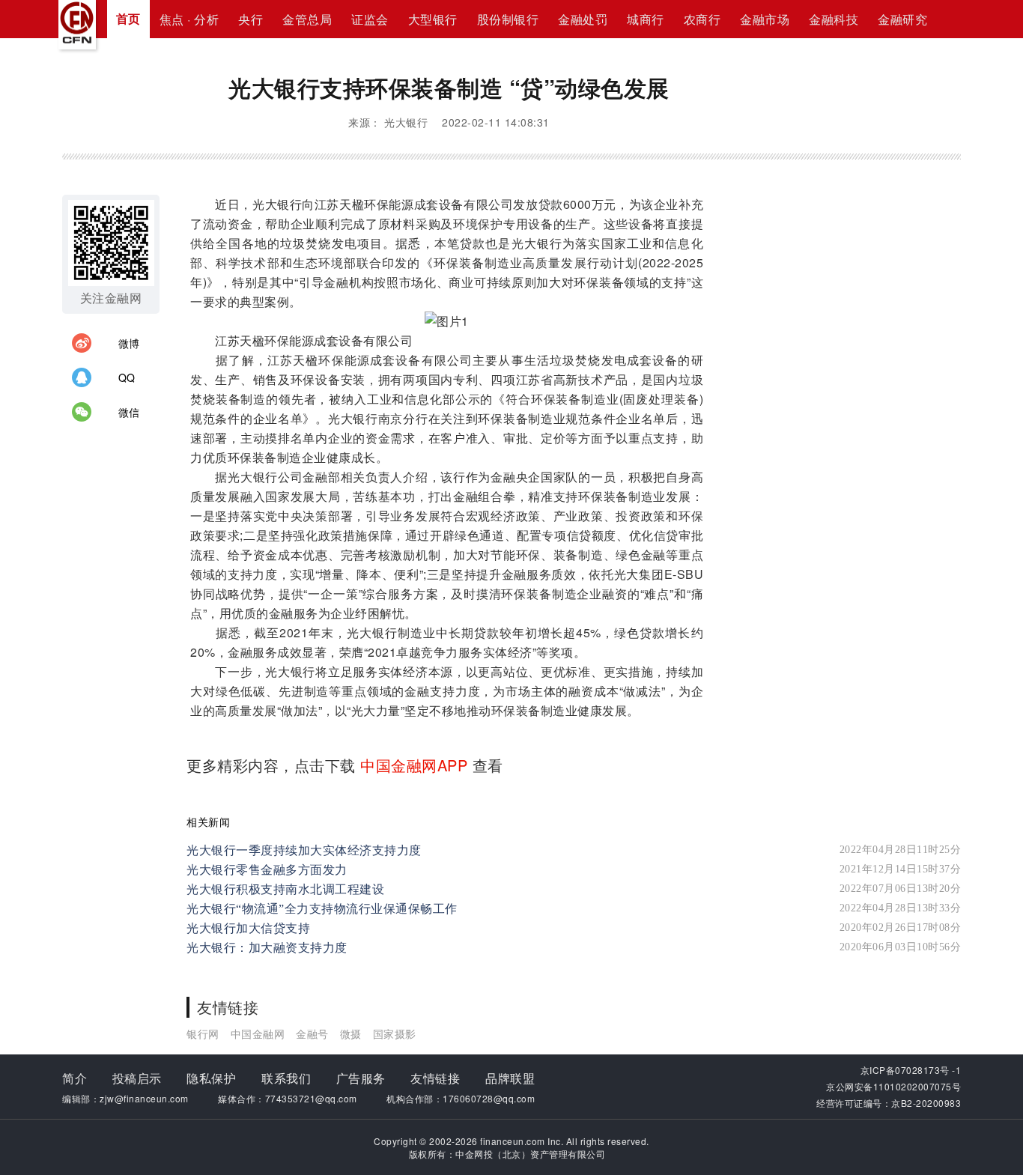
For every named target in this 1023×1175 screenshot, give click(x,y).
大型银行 (433, 19)
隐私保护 (211, 1078)
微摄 (351, 1033)
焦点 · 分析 (189, 19)
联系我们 (286, 1078)
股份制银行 (508, 19)
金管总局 (307, 19)
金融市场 (764, 19)
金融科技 (833, 19)
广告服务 (361, 1078)
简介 (74, 1078)
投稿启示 (137, 1078)
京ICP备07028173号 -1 (911, 1069)
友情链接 (435, 1078)
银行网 (202, 1033)
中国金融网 (258, 1033)
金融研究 (902, 19)
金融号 (312, 1033)
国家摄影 (394, 1033)
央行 (250, 19)
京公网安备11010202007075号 (893, 1086)
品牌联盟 (510, 1078)
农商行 (702, 19)
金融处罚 (582, 19)
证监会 (370, 19)
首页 (128, 18)
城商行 (645, 19)
